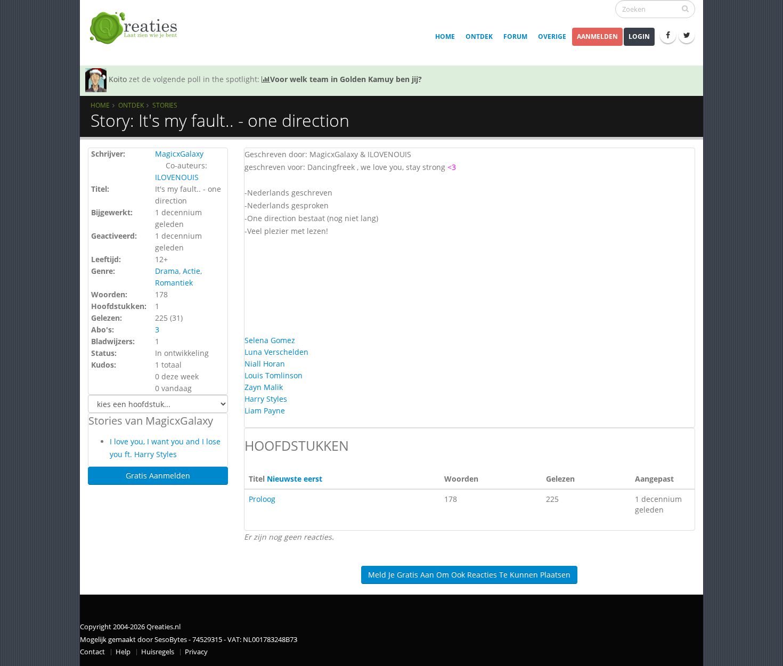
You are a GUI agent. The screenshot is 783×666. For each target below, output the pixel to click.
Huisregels (157, 651)
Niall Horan (264, 364)
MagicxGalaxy (179, 154)
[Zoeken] (685, 8)
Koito (118, 79)
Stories (164, 105)
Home (445, 36)
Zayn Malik (263, 387)
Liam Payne (264, 410)
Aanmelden (597, 36)
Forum (515, 36)
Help (123, 651)
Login (639, 36)
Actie (191, 271)
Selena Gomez (269, 340)
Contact (92, 651)
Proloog (262, 499)
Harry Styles (265, 399)
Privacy (196, 651)
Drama (167, 271)
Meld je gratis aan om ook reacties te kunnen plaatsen (469, 575)
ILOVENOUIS (177, 177)
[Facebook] (668, 35)
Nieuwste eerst (294, 479)
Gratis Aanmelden (158, 475)
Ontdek (479, 36)
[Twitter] (687, 35)
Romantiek (174, 283)
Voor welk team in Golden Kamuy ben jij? (346, 79)
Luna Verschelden (276, 352)
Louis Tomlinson (273, 375)
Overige (552, 36)
